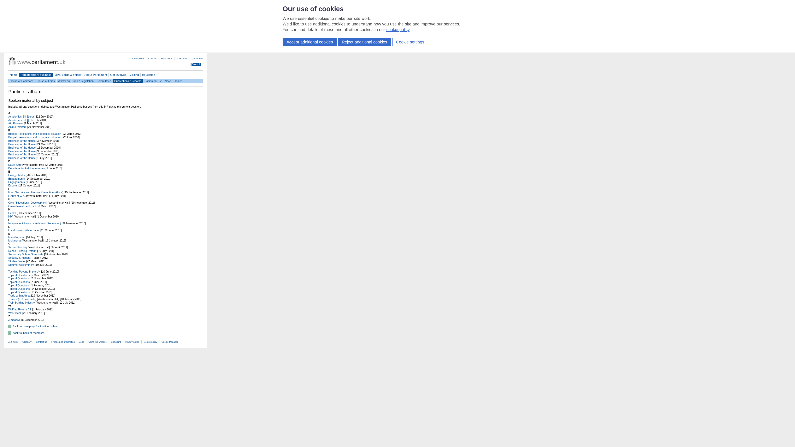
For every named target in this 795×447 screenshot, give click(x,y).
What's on (64, 81)
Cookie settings (410, 42)
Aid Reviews (15, 123)
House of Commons (22, 81)
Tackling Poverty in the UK (24, 271)
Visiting (134, 74)
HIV (10, 216)
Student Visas (16, 261)
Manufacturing (16, 237)
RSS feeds (182, 58)
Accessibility (137, 58)
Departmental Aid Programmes (26, 168)
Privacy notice (132, 342)
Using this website (97, 342)
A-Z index (13, 342)
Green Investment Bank (22, 206)
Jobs (81, 342)
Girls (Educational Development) (27, 202)
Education (148, 74)
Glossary (27, 342)
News (168, 81)
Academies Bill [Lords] (21, 116)
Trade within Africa (19, 295)
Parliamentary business (36, 74)
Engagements (16, 178)
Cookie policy (150, 342)
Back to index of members (28, 332)
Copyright (116, 342)
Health (12, 213)
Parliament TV (153, 81)
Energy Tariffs (16, 175)
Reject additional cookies (364, 42)
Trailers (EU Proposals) (22, 299)
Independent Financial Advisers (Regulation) (34, 223)
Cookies (152, 58)
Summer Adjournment (21, 264)
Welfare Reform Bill (19, 309)
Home (14, 74)
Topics (178, 81)
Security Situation (19, 257)
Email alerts (166, 58)
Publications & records (127, 81)
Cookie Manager (169, 342)
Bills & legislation (83, 81)
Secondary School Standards (25, 254)
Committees (104, 81)
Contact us (197, 58)
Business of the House (22, 140)
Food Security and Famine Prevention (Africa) (35, 192)
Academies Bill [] (18, 120)
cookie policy (398, 29)
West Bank (15, 313)
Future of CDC (16, 195)
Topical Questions (19, 275)
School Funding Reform (22, 250)
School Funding (17, 247)
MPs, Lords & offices (67, 74)
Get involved (118, 74)
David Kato (15, 164)
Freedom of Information (63, 342)
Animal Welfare (17, 127)
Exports (13, 185)
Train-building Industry (21, 302)
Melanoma (14, 240)
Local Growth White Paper (24, 230)
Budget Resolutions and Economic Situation (34, 133)
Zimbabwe (14, 319)
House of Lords (46, 81)
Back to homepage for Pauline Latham (35, 326)
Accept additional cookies (310, 42)
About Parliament (95, 74)
